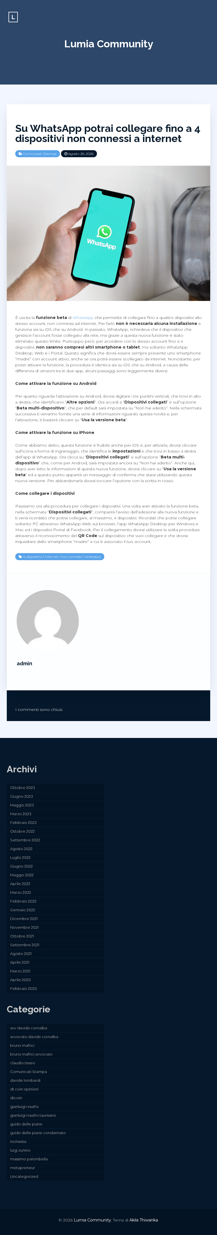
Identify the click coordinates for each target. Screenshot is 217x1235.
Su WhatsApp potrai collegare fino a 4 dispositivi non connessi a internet (107, 133)
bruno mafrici (22, 1045)
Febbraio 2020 (23, 988)
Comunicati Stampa (40, 154)
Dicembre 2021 (24, 918)
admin (24, 663)
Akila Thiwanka (143, 1220)
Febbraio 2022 (23, 901)
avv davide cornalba (28, 1028)
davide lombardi (25, 1080)
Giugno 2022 (21, 866)
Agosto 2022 (21, 848)
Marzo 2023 (20, 813)
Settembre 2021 (24, 945)
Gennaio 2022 (22, 910)
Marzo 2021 (20, 971)
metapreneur (22, 1167)
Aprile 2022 (20, 883)
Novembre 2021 (24, 927)
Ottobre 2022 (22, 831)
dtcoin (16, 1098)
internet (51, 557)
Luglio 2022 (20, 857)
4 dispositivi (32, 557)
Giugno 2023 (21, 796)
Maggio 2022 (22, 875)
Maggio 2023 (22, 805)
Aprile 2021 (19, 962)
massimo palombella (29, 1159)
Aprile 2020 (20, 979)
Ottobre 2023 (22, 787)
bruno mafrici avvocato (31, 1054)
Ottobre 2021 (22, 936)
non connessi (71, 557)
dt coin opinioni (24, 1089)
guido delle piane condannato (38, 1132)
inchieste (18, 1141)
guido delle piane (26, 1124)
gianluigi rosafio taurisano (33, 1115)
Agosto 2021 (21, 953)
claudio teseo (22, 1063)
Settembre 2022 (25, 840)
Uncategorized (24, 1176)
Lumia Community (108, 44)
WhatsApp (83, 317)
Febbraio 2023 (23, 822)
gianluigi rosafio (24, 1106)
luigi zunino (20, 1150)
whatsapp (92, 557)
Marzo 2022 (20, 892)
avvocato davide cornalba (34, 1036)
